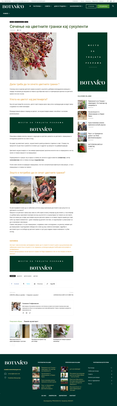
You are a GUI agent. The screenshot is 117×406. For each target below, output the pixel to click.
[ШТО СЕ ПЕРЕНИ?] (64, 369)
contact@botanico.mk (23, 1)
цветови (35, 276)
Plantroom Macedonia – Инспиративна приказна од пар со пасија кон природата (77, 382)
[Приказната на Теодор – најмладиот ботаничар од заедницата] (82, 104)
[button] (113, 6)
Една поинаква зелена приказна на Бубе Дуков (48, 381)
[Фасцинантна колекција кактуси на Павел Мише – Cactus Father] (64, 375)
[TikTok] (113, 1)
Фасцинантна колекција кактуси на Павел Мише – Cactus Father (77, 375)
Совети (47, 6)
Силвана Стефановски (30, 303)
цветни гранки (27, 276)
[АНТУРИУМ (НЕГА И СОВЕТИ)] (82, 147)
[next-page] (14, 345)
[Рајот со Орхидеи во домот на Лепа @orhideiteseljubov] (82, 137)
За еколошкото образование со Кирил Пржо (96, 114)
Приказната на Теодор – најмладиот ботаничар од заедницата (97, 103)
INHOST (70, 401)
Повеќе (5, 13)
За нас (82, 1)
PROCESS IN (56, 401)
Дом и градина (60, 6)
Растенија (37, 6)
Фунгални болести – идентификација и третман (76, 388)
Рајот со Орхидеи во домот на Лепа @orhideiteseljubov (95, 136)
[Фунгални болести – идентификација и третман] (20, 331)
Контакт (101, 1)
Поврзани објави (16, 321)
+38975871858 (7, 1)
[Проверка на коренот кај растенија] (41, 331)
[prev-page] (11, 345)
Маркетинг (95, 1)
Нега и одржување (19, 21)
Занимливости (75, 6)
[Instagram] (110, 1)
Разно (26, 21)
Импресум (88, 1)
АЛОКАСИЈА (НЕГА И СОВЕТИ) (63, 295)
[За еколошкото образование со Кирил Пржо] (82, 115)
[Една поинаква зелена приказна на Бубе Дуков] (82, 126)
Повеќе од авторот (31, 321)
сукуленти (19, 276)
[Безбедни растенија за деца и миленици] (63, 331)
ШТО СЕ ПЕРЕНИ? (75, 369)
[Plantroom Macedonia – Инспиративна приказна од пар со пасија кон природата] (64, 381)
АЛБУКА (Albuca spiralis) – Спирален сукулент (24, 295)
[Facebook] (107, 1)
